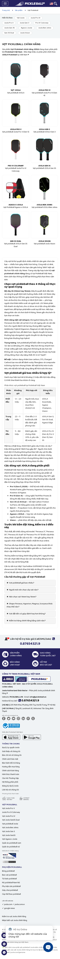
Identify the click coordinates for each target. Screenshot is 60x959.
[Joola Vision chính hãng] (44, 224)
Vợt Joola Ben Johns (10, 827)
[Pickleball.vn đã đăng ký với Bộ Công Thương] (11, 725)
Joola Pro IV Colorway (11, 812)
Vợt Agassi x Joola (9, 839)
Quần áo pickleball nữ (11, 846)
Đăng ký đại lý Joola (10, 785)
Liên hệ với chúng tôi (10, 789)
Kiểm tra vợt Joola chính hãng (14, 916)
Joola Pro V (9, 22)
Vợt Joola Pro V (8, 808)
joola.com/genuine (18, 952)
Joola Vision (25, 32)
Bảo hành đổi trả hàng (11, 762)
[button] (51, 4)
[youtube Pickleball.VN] (14, 718)
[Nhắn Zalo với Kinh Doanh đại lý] (4, 945)
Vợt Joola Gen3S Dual (11, 819)
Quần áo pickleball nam (11, 843)
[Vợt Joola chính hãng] (15, 73)
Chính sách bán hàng (10, 770)
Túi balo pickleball (9, 878)
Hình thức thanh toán (10, 774)
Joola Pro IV (35, 17)
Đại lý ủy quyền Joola (10, 747)
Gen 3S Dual (9, 32)
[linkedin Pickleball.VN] (24, 718)
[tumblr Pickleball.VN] (33, 718)
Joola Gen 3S (9, 27)
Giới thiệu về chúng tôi (11, 751)
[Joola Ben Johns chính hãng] (44, 188)
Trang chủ (6, 10)
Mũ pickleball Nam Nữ (11, 882)
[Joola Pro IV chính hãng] (44, 73)
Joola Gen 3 (24, 22)
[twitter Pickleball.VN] (9, 718)
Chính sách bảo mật (10, 759)
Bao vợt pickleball (9, 874)
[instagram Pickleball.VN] (19, 718)
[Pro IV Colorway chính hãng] (15, 149)
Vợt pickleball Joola (10, 823)
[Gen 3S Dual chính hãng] (15, 224)
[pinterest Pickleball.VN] (29, 718)
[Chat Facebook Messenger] (4, 954)
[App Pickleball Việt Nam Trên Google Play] (32, 737)
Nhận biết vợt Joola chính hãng (14, 920)
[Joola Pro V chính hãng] (15, 112)
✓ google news (8, 908)
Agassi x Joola (26, 27)
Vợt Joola (20, 17)
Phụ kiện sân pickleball (11, 886)
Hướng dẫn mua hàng (11, 766)
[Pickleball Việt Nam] (30, 3)
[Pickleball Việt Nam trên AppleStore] (11, 737)
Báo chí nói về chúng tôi (11, 755)
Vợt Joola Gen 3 (8, 831)
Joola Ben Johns (44, 27)
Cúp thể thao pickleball (11, 894)
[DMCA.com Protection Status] (9, 861)
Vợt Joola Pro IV (8, 816)
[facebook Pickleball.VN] (4, 718)
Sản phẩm (18, 10)
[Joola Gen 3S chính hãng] (44, 149)
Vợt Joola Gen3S (8, 835)
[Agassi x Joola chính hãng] (15, 188)
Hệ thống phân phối (10, 782)
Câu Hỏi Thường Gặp (10, 778)
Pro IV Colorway (41, 22)
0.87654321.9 (30, 700)
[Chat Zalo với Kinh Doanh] (4, 937)
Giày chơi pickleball (10, 890)
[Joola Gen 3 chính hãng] (44, 112)
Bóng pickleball (8, 871)
